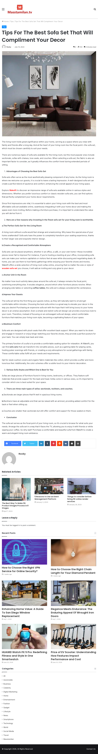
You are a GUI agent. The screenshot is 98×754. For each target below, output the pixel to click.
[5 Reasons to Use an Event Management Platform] (49, 486)
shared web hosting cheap (41, 749)
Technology (8, 723)
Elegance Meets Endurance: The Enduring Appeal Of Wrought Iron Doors (72, 612)
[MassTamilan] (20, 9)
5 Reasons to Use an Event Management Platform (47, 497)
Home (6, 21)
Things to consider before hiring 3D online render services (79, 499)
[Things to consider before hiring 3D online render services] (81, 486)
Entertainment (9, 700)
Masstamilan (8, 739)
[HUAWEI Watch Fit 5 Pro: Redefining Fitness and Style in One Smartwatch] (24, 636)
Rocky (9, 47)
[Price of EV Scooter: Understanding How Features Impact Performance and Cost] (73, 636)
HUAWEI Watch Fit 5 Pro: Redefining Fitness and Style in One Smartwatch (24, 655)
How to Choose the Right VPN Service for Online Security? (21, 569)
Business (7, 684)
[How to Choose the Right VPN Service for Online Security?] (24, 552)
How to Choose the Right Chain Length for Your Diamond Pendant (73, 571)
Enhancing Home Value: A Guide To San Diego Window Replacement (23, 612)
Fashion (6, 704)
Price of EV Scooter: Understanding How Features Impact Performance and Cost (73, 655)
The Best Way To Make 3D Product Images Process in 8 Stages (15, 505)
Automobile (8, 680)
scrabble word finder (36, 749)
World (5, 727)
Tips (11, 21)
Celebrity (7, 688)
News (5, 715)
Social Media (8, 731)
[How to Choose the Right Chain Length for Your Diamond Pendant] (73, 552)
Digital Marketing (10, 692)
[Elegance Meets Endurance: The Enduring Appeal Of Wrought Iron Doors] (73, 593)
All (4, 676)
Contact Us (91, 749)
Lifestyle (6, 711)
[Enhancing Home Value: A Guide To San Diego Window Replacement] (24, 593)
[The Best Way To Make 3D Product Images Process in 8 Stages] (16, 489)
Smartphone (8, 719)
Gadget (6, 708)
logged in (16, 525)
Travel (6, 735)
